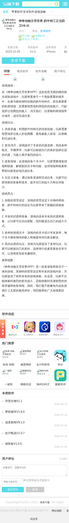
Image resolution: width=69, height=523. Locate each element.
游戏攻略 (40, 11)
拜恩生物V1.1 (13, 400)
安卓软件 (28, 11)
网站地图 (57, 510)
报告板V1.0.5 (13, 443)
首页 (5, 11)
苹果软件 (17, 11)
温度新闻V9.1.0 (15, 422)
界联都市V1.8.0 (15, 411)
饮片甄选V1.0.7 (15, 433)
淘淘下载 (45, 502)
